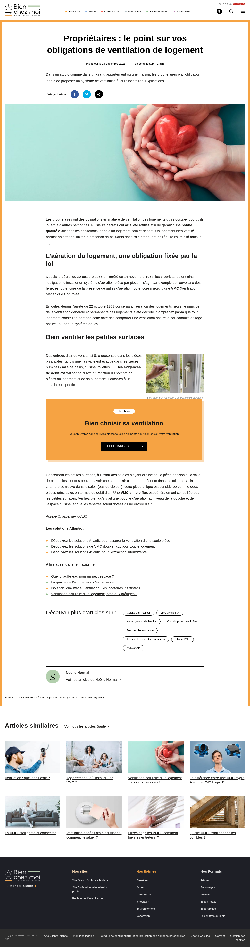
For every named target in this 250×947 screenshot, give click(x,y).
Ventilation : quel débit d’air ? (27, 778)
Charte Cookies (200, 935)
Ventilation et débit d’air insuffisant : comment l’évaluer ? (93, 835)
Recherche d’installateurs (88, 898)
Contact (220, 935)
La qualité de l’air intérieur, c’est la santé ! (83, 582)
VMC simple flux (170, 612)
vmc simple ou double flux (182, 621)
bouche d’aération (134, 498)
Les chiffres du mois (212, 915)
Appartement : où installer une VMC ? (89, 780)
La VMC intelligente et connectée (30, 833)
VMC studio (133, 647)
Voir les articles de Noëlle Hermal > (93, 680)
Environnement (145, 908)
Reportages (207, 887)
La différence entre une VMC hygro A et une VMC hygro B (217, 780)
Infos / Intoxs (208, 901)
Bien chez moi (12, 697)
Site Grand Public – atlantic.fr (90, 880)
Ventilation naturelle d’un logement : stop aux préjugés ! (155, 780)
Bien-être (142, 880)
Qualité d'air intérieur (138, 612)
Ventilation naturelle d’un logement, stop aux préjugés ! (94, 594)
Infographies (208, 908)
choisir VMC (182, 639)
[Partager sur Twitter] (87, 94)
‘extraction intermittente (128, 552)
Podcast (205, 894)
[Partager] (99, 94)
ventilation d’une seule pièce (148, 540)
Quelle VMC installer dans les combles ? (213, 835)
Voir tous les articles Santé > (86, 726)
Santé (25, 697)
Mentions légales (83, 935)
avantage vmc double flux (141, 621)
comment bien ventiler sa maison (146, 639)
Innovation (142, 901)
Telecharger (117, 446)
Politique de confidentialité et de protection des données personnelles (142, 935)
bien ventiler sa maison (140, 630)
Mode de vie (144, 894)
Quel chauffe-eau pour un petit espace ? (82, 576)
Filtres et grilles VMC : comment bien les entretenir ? (153, 835)
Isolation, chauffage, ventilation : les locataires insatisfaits (95, 588)
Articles (204, 880)
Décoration (143, 915)
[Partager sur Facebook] (75, 94)
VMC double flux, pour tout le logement (124, 546)
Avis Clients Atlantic (56, 935)
